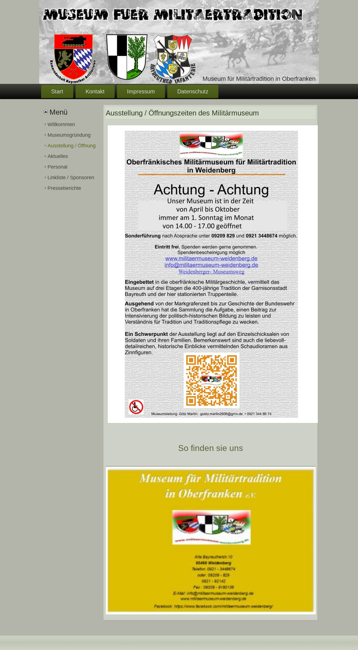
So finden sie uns (210, 448)
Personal (57, 167)
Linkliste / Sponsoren (71, 177)
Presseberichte (64, 188)
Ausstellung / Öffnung (72, 145)
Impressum (141, 91)
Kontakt (95, 91)
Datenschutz (192, 91)
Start (57, 91)
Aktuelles (58, 156)
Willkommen (61, 124)
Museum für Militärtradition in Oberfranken (258, 78)
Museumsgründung (69, 135)
